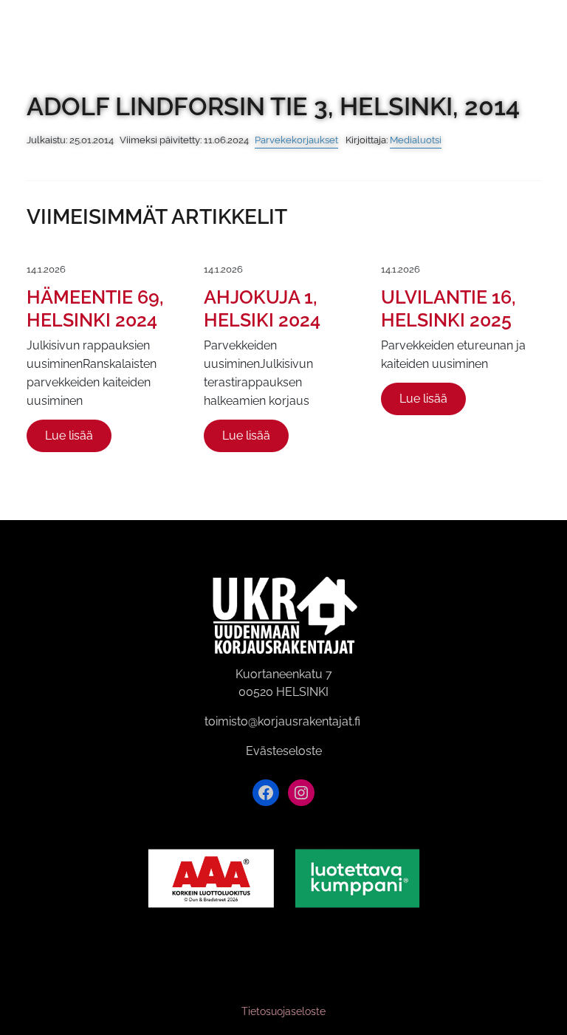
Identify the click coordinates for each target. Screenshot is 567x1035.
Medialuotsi (415, 140)
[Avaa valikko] (547, 28)
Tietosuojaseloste (283, 1011)
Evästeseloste (284, 751)
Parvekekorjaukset (296, 140)
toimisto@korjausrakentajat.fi (282, 721)
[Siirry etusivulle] (28, 28)
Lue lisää (69, 435)
